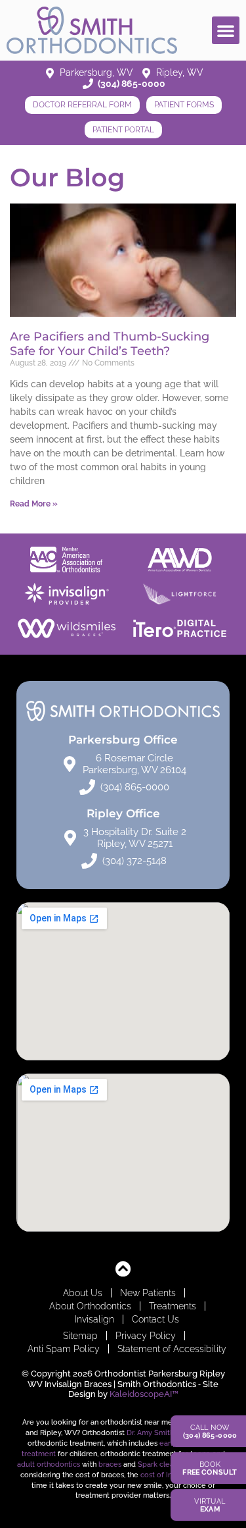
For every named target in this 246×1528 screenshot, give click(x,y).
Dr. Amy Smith (150, 1432)
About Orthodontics (90, 1306)
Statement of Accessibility (171, 1349)
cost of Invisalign (168, 1474)
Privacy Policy (145, 1335)
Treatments (172, 1306)
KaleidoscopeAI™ (144, 1394)
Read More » (34, 503)
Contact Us (155, 1319)
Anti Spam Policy (64, 1349)
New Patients (148, 1293)
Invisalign (94, 1319)
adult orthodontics (48, 1464)
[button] (225, 30)
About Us (82, 1293)
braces (109, 1464)
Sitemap (80, 1335)
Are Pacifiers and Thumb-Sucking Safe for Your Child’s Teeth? (109, 343)
